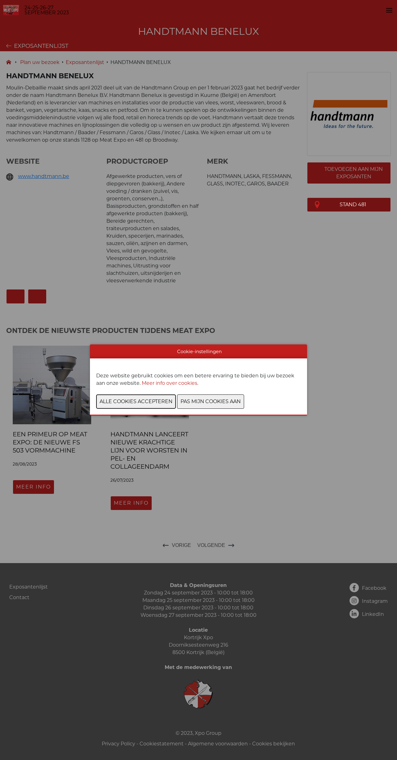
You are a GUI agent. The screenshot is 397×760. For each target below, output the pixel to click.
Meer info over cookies (169, 383)
